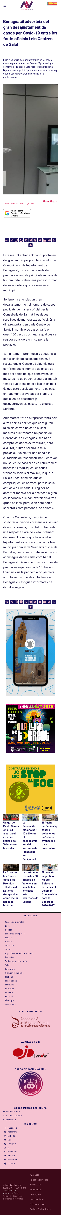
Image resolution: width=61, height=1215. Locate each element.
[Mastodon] (35, 240)
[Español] (55, 3)
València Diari (9, 1119)
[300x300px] (30, 752)
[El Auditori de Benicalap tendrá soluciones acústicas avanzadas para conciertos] (50, 817)
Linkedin (11, 1136)
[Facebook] (21, 240)
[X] (26, 240)
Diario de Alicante (11, 1111)
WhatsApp (12, 1151)
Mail (9, 1140)
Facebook (12, 1128)
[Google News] (7, 240)
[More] (30, 245)
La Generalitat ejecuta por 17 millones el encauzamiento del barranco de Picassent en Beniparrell (29, 841)
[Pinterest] (54, 240)
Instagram (12, 1132)
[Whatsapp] (12, 240)
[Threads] (5, 1164)
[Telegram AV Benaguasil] (30, 698)
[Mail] (5, 1140)
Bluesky (11, 1156)
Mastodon (12, 1159)
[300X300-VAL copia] (30, 789)
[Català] (49, 3)
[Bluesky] (40, 240)
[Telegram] (30, 240)
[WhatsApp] (5, 1152)
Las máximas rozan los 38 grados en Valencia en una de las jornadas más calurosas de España (30, 887)
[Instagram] (16, 240)
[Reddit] (49, 240)
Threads (11, 1163)
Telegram (11, 1144)
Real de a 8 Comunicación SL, (11, 1192)
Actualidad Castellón (12, 1115)
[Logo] (26, 6)
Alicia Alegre (49, 201)
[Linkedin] (45, 240)
